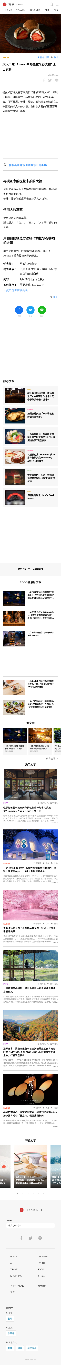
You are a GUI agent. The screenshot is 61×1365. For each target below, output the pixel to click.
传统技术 (31, 1348)
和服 (20, 1348)
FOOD (41, 1269)
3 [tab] (28, 1193)
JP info (41, 1276)
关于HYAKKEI (17, 1286)
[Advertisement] (30, 350)
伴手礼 (11, 1333)
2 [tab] (23, 1193)
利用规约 (42, 1286)
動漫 (10, 1348)
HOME (8, 10)
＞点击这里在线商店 (15, 290)
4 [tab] (33, 1193)
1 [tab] (17, 1193)
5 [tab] (38, 1193)
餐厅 (10, 1318)
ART (47, 10)
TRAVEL (20, 10)
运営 (12, 1292)
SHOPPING (16, 1276)
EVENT (41, 1263)
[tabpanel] (30, 1166)
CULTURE (34, 10)
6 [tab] (43, 1193)
